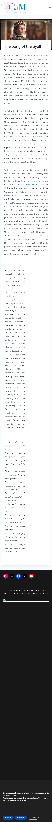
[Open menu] (49, 7)
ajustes (23, 800)
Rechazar (20, 817)
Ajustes (33, 817)
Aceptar (8, 817)
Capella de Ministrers (25, 184)
